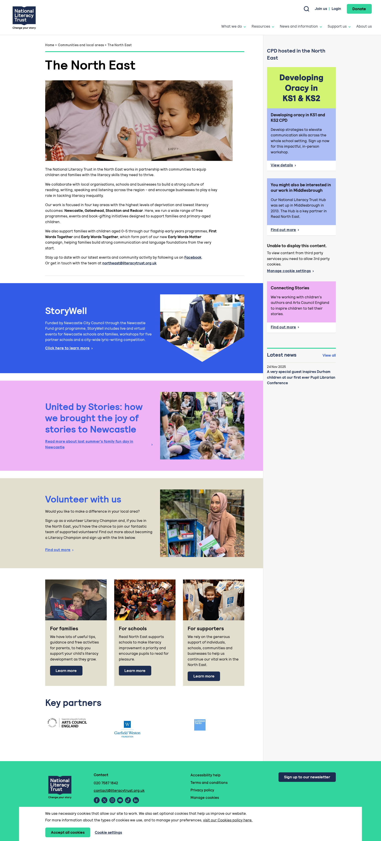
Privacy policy (202, 790)
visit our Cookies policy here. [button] (227, 820)
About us (364, 26)
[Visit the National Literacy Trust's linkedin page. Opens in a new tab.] (136, 800)
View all (329, 355)
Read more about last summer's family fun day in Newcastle (89, 444)
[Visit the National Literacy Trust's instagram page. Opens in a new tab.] (112, 800)
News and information (299, 26)
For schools (133, 628)
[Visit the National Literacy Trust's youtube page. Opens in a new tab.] (120, 800)
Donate (359, 8)
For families (64, 628)
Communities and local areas (81, 45)
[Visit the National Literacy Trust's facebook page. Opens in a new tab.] (97, 800)
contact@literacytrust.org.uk (119, 790)
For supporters (206, 628)
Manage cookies (204, 797)
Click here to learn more (67, 348)
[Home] (24, 17)
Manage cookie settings (289, 270)
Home (49, 45)
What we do (231, 26)
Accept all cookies (68, 832)
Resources (261, 26)
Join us (321, 8)
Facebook (193, 257)
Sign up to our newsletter (307, 776)
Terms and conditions (209, 782)
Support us (337, 26)
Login (336, 8)
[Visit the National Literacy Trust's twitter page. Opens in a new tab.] (104, 800)
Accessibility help (205, 775)
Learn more (66, 670)
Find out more (58, 549)
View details (303, 166)
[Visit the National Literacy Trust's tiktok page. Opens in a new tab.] (128, 800)
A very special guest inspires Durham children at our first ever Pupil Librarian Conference (301, 377)
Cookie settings (108, 832)
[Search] (306, 8)
